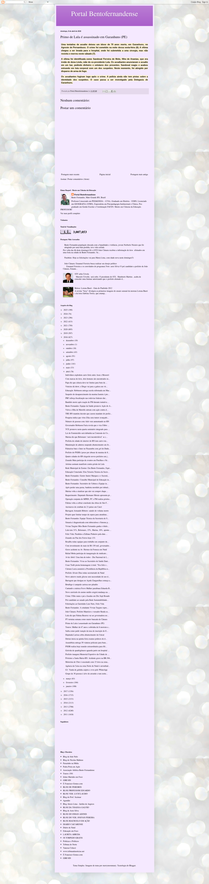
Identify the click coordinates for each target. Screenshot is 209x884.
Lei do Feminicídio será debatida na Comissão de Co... (87, 433)
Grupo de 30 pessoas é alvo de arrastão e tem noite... (86, 673)
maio (68, 367)
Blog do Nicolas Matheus (73, 760)
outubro (69, 348)
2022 (66, 321)
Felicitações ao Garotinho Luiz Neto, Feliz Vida (84, 603)
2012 (66, 710)
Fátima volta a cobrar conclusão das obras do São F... (86, 502)
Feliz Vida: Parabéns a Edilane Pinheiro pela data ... (86, 534)
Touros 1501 (68, 773)
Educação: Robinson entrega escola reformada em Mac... (88, 390)
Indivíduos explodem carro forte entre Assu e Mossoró (87, 375)
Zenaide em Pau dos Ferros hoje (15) (80, 537)
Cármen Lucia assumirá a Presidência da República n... (87, 568)
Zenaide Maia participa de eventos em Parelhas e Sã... (87, 460)
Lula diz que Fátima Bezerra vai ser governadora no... (87, 615)
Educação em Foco (70, 831)
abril (68, 371)
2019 (66, 333)
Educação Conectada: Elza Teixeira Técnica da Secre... (87, 472)
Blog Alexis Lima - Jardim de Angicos (78, 804)
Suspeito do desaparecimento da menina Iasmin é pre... (87, 394)
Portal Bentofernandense (85, 194)
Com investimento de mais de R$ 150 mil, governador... (88, 545)
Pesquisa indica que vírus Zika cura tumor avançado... (87, 417)
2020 (66, 329)
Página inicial (105, 174)
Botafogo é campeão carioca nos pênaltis (81, 584)
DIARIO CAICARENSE (73, 824)
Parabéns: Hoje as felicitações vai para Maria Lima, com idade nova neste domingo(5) (99, 257)
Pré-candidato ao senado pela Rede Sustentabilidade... (87, 600)
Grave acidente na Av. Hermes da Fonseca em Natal (86, 549)
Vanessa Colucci (69, 847)
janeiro (69, 686)
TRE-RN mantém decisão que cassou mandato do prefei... (88, 413)
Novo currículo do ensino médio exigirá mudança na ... (87, 592)
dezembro (70, 340)
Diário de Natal (69, 827)
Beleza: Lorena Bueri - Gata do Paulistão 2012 (93, 288)
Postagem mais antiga (139, 174)
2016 (66, 695)
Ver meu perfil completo (70, 213)
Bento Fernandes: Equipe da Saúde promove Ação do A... (88, 406)
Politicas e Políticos (71, 841)
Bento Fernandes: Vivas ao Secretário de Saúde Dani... (87, 561)
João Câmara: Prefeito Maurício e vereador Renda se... (87, 611)
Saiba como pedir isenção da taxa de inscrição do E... (86, 631)
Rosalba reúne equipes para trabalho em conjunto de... (87, 541)
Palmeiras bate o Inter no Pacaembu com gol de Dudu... (87, 448)
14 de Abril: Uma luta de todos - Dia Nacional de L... (87, 557)
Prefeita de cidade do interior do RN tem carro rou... (86, 441)
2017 (66, 691)
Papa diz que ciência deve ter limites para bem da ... (86, 382)
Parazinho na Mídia (71, 763)
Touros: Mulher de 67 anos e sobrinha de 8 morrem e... (87, 627)
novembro (70, 344)
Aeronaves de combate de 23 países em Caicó (83, 506)
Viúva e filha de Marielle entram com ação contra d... (86, 409)
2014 (66, 702)
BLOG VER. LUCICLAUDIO (75, 793)
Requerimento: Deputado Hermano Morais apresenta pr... (88, 495)
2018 (66, 337)
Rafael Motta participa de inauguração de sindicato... (86, 553)
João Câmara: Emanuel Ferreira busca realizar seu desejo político (90, 263)
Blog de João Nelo (70, 756)
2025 (66, 309)
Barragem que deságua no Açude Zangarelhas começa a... (88, 580)
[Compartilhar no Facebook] (112, 91)
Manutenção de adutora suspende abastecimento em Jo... (87, 444)
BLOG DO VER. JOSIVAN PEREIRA (78, 817)
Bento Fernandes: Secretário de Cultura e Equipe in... (86, 483)
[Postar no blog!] (106, 91)
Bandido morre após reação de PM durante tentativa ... (87, 402)
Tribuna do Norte (70, 844)
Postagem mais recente (70, 174)
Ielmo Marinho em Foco (73, 777)
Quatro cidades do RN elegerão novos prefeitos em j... (87, 456)
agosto (69, 356)
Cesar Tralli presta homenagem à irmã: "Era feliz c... (86, 565)
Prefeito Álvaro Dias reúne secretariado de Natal (84, 572)
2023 (66, 317)
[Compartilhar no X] (109, 91)
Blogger (132, 865)
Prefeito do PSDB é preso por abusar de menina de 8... (87, 452)
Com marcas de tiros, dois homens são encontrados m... (87, 378)
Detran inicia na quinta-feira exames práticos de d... (86, 638)
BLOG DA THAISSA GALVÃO (76, 807)
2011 (66, 714)
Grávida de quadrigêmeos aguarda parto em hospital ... (87, 650)
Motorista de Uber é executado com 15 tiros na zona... (87, 662)
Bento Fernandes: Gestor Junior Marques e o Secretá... (87, 475)
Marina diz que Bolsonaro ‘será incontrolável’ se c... (86, 437)
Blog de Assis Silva (71, 810)
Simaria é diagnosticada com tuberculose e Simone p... (87, 522)
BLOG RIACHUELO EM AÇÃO (76, 820)
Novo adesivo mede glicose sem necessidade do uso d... (87, 576)
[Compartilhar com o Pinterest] (114, 91)
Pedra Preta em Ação (71, 766)
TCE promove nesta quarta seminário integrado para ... (87, 429)
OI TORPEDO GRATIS (73, 837)
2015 (66, 699)
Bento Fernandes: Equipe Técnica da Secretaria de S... (87, 518)
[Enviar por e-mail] (104, 91)
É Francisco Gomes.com (73, 783)
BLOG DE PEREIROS (72, 787)
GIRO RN (67, 780)
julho (68, 359)
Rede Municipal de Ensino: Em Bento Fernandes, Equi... (88, 468)
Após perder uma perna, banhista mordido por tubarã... (87, 487)
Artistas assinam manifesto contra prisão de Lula (84, 464)
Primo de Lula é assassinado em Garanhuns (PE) (84, 623)
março (69, 678)
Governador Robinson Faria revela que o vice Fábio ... (87, 425)
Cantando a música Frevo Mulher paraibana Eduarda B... (88, 588)
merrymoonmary (109, 865)
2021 (66, 325)
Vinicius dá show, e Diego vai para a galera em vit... (86, 386)
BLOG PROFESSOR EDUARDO (76, 790)
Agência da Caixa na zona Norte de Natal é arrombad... (87, 666)
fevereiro (70, 682)
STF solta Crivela (82, 273)
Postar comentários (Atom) (78, 179)
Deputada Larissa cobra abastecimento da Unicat (84, 634)
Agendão (66, 800)
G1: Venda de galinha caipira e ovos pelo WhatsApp (86, 669)
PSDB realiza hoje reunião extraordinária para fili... (86, 646)
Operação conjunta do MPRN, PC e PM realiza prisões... (88, 499)
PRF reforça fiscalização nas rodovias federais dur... (86, 398)
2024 (66, 313)
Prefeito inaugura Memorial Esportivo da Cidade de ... (87, 654)
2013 (66, 706)
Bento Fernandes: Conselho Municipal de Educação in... (87, 479)
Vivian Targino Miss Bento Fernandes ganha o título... (87, 526)
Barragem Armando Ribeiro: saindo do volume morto (87, 510)
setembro (70, 352)
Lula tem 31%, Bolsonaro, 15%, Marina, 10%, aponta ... (88, 530)
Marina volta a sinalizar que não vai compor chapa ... (86, 491)
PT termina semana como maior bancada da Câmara (86, 619)
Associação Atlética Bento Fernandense (78, 770)
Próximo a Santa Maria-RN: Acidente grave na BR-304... (88, 658)
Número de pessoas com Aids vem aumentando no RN (87, 421)
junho (68, 363)
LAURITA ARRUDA (71, 834)
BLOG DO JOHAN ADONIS (75, 814)
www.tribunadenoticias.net (73, 851)
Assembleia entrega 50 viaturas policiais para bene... (86, 642)
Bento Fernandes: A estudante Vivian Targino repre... (86, 607)
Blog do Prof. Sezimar (72, 797)
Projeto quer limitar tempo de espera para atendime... (86, 514)
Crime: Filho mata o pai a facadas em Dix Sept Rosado (87, 596)
